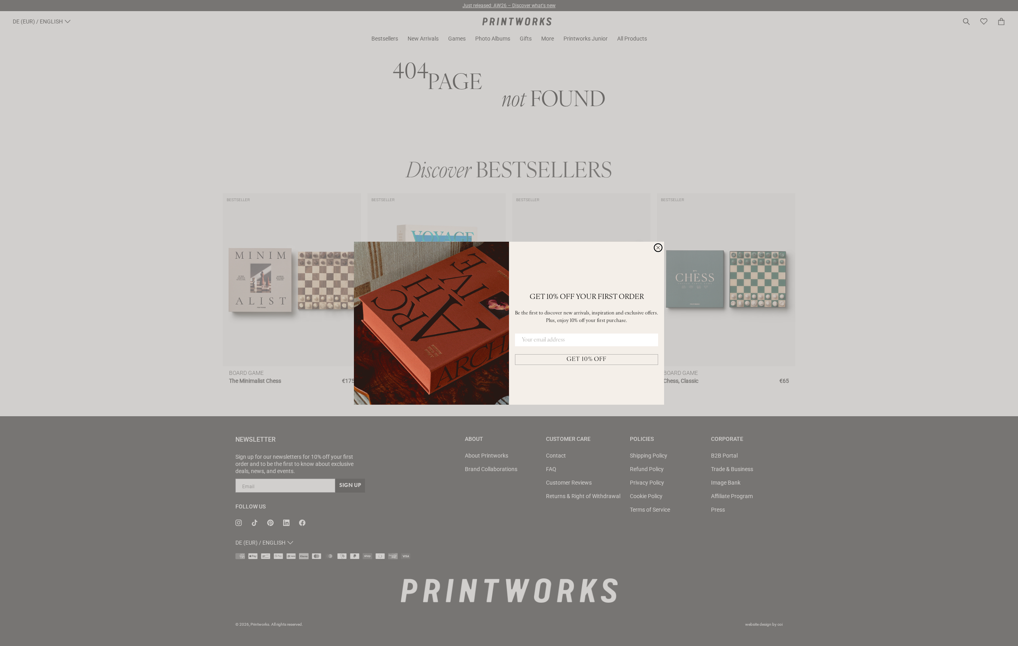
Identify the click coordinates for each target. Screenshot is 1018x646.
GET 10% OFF (586, 360)
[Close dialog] (658, 248)
